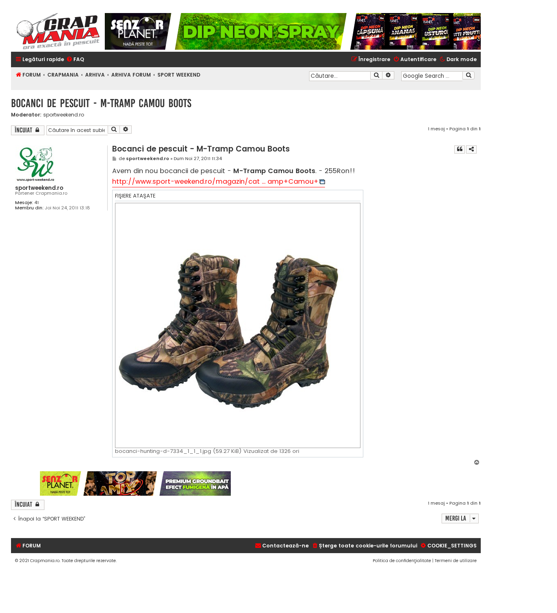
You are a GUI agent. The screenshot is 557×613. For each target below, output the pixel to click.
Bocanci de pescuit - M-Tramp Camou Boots (101, 103)
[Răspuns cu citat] (459, 149)
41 (36, 202)
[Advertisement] (356, 483)
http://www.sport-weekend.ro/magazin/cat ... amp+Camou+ (215, 181)
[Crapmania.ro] (58, 31)
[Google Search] (468, 75)
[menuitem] (75, 59)
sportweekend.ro (63, 115)
